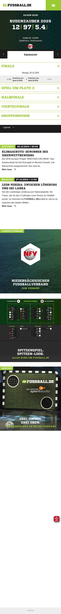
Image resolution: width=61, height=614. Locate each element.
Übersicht (30, 55)
